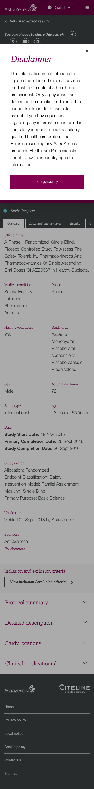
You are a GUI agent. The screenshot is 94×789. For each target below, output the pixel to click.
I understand (47, 182)
